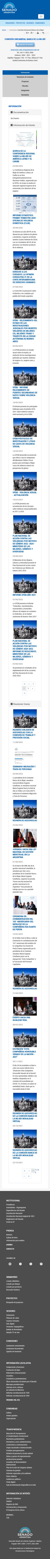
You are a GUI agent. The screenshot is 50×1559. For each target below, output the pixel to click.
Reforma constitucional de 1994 (17, 1395)
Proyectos (25, 81)
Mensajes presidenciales (15, 1384)
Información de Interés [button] (24, 125)
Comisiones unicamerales (15, 1345)
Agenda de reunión (26, 44)
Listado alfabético (12, 1281)
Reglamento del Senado (14, 1219)
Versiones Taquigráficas (15, 1326)
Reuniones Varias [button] (21, 704)
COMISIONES (40, 23)
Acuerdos (9, 1375)
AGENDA (9, 1244)
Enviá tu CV (10, 1222)
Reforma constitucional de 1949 (17, 1393)
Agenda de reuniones (13, 1351)
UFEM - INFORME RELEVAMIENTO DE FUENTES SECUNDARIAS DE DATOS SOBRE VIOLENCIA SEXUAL (25, 392)
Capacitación (11, 1418)
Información (25, 72)
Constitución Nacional (14, 1213)
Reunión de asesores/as (25, 820)
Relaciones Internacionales (16, 1373)
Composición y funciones (15, 1367)
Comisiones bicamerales (15, 1348)
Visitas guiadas (11, 1415)
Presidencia (10, 1204)
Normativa (25, 95)
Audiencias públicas (13, 1479)
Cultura (8, 1412)
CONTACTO (10, 1249)
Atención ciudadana (13, 1498)
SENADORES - (10, 23)
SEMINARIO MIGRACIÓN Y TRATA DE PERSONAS (24, 768)
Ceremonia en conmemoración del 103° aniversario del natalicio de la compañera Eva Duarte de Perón (24, 923)
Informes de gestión (13, 1470)
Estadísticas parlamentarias (16, 1378)
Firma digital (10, 1482)
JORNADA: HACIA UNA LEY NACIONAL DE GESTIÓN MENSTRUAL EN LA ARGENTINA (24, 853)
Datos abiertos (11, 1476)
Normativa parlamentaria (15, 1439)
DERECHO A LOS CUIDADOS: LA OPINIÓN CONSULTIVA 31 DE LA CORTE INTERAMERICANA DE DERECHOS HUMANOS (24, 277)
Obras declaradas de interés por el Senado (21, 1381)
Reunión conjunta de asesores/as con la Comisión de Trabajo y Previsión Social (24, 733)
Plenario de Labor (12, 1318)
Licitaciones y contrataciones (16, 1444)
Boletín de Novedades (14, 1329)
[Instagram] (20, 1263)
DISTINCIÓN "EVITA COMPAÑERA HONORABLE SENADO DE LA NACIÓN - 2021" (24, 1052)
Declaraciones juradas (14, 1459)
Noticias (9, 1234)
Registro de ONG (12, 1504)
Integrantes (25, 90)
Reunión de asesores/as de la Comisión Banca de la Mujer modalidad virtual (25, 1117)
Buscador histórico (13, 1289)
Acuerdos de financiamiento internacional (16, 1463)
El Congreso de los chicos (15, 1510)
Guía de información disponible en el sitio (21, 1485)
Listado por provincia (14, 1287)
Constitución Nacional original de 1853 (20, 1216)
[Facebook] (41, 1263)
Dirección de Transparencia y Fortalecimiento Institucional (17, 1434)
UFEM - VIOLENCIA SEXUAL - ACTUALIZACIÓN (25, 494)
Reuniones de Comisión (25, 77)
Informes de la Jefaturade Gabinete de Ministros (15, 1388)
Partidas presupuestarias (15, 1450)
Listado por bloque (13, 1284)
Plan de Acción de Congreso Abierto (19, 1467)
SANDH (9, 1501)
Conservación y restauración (16, 1507)
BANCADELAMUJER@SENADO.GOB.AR (25, 50)
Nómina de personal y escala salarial (19, 1453)
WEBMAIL (10, 1515)
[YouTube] (10, 1263)
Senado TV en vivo (13, 1332)
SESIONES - (30, 23)
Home (4, 30)
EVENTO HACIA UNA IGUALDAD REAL (21, 1019)
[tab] (25, 112)
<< (24, 683)
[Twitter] (30, 1263)
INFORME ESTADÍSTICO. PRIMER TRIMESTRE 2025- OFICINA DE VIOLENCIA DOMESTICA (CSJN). (24, 219)
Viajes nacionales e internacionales (19, 1447)
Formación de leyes (13, 1370)
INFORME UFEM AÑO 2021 (24, 594)
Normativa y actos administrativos (18, 1442)
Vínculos (25, 86)
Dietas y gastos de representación (18, 1456)
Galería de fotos (12, 1237)
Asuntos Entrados (12, 1321)
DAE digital (10, 1323)
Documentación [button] (21, 112)
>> (24, 693)
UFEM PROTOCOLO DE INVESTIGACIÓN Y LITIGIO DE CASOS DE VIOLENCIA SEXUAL (24, 442)
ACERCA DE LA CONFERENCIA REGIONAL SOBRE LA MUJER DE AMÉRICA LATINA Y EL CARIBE (24, 156)
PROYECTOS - (21, 23)
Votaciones (10, 1315)
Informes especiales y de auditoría (18, 1473)
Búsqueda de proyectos (14, 1302)
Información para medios (15, 1240)
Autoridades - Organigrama (16, 1207)
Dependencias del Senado (15, 1210)
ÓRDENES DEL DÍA (13, 1400)
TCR (7, 1517)
